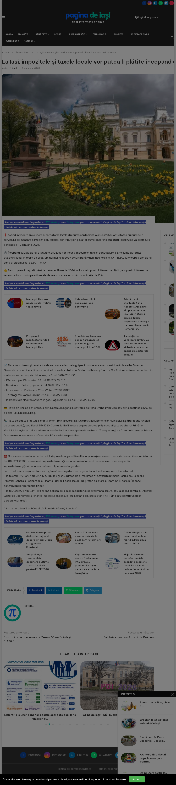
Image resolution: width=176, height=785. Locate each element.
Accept (136, 779)
